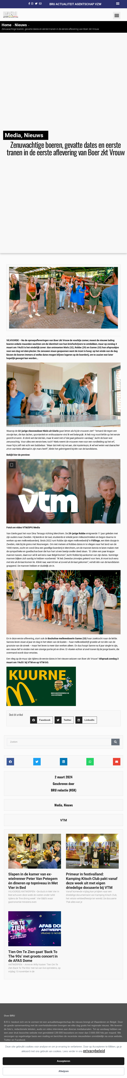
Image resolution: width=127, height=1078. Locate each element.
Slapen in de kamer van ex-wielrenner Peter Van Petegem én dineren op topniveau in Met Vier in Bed (33, 881)
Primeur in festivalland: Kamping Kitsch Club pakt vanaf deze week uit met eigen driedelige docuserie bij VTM (91, 881)
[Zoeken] (115, 742)
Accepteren (63, 1061)
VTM (63, 820)
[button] (117, 3)
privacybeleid (94, 1051)
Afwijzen (64, 1071)
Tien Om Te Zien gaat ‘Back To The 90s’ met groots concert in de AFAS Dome (33, 956)
